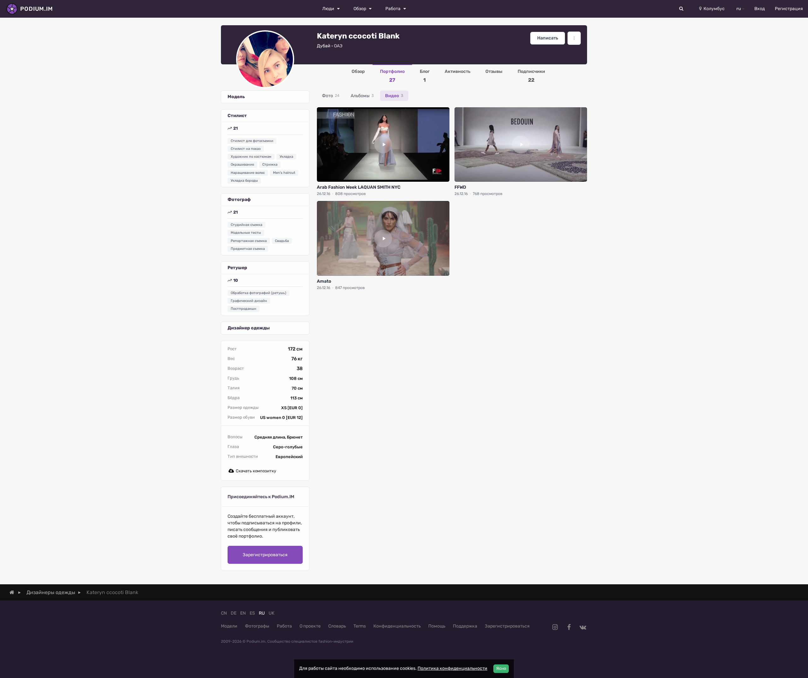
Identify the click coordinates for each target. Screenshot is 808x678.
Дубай (323, 46)
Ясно (501, 668)
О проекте (310, 626)
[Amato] (383, 238)
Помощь (436, 626)
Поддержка (465, 626)
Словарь (337, 626)
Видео (394, 95)
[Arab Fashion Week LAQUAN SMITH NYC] (383, 144)
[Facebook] (568, 627)
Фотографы (257, 626)
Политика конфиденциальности (452, 668)
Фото (330, 95)
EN (243, 613)
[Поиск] (681, 9)
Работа (284, 626)
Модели (229, 626)
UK (271, 613)
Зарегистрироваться (265, 554)
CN (224, 613)
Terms (360, 626)
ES (252, 613)
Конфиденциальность (397, 626)
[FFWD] (520, 144)
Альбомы (362, 95)
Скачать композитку (256, 471)
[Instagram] (554, 627)
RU (262, 613)
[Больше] (574, 38)
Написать (547, 38)
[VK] (582, 627)
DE (233, 613)
